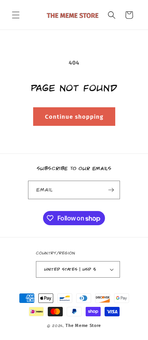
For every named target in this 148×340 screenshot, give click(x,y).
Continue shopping (74, 116)
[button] (15, 15)
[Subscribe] (111, 190)
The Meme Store (83, 325)
